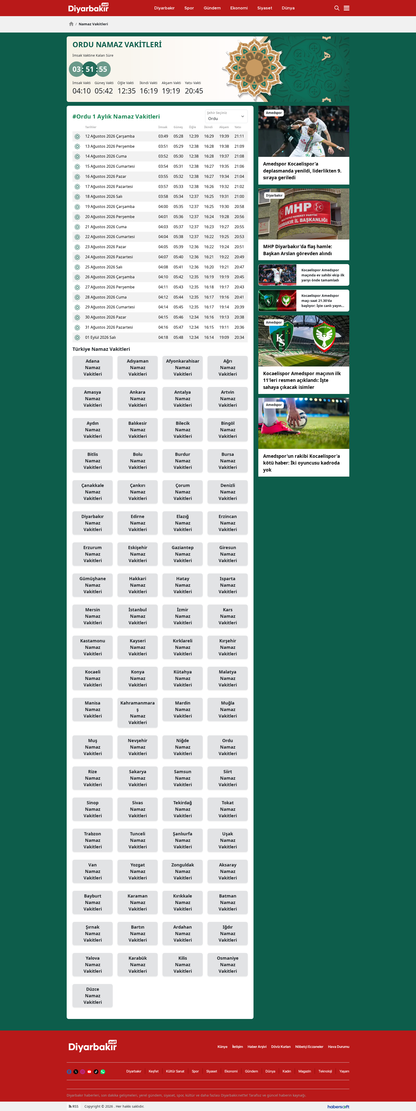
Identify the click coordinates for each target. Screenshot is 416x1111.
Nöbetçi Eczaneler (309, 1046)
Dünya (270, 1071)
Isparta (228, 585)
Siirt (228, 778)
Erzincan (228, 522)
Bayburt (93, 902)
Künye (223, 1046)
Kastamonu (92, 647)
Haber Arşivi (257, 1046)
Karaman (138, 902)
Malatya (228, 678)
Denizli (228, 491)
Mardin (183, 709)
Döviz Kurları (281, 1046)
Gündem (251, 1071)
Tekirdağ (182, 809)
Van (93, 871)
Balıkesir (137, 429)
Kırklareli (182, 647)
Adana (93, 367)
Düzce (93, 995)
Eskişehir (137, 554)
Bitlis (93, 460)
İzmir (183, 616)
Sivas (138, 809)
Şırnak (93, 933)
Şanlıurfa (182, 840)
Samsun (183, 778)
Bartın (138, 933)
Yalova (93, 964)
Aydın (93, 429)
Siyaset (211, 1071)
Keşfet (154, 1071)
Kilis (183, 964)
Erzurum (92, 554)
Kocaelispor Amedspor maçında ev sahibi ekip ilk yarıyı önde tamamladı (322, 275)
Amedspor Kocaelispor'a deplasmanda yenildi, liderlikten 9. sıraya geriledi (302, 171)
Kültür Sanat (175, 1071)
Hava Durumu (338, 1046)
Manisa (93, 709)
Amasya (93, 398)
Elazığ (183, 522)
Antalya (183, 398)
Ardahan (182, 933)
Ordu (228, 747)
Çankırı (138, 491)
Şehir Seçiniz (217, 113)
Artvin (228, 398)
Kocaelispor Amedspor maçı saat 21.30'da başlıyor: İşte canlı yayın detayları (321, 300)
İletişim (237, 1046)
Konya (138, 678)
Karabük (138, 964)
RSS (75, 1106)
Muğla (228, 709)
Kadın (287, 1071)
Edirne (138, 522)
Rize (93, 778)
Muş (93, 747)
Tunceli (138, 840)
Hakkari (138, 585)
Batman (228, 902)
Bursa (228, 460)
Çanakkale (92, 491)
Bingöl (228, 429)
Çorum (183, 491)
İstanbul (138, 616)
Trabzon (93, 840)
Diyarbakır (92, 522)
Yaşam (344, 1071)
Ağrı (228, 367)
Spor (195, 1071)
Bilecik (183, 429)
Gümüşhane (92, 585)
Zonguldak (182, 871)
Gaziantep (183, 554)
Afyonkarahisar (182, 367)
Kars (228, 616)
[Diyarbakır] (303, 213)
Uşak (228, 840)
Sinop (93, 809)
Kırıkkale (182, 902)
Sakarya (138, 778)
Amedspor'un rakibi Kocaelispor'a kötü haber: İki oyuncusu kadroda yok (301, 463)
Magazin (305, 1071)
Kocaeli (93, 678)
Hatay (183, 585)
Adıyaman (138, 367)
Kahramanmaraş (137, 712)
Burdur (183, 460)
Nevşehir (137, 747)
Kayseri (138, 647)
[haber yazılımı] (338, 1106)
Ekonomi (231, 1071)
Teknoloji (325, 1071)
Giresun (228, 554)
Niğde (183, 747)
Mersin (93, 616)
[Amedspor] (303, 131)
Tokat (228, 809)
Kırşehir (228, 647)
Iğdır (228, 933)
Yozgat (138, 871)
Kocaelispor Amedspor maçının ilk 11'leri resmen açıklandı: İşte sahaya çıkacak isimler (302, 380)
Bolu (138, 460)
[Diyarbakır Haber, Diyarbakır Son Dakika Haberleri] (93, 1046)
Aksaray (228, 871)
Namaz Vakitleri (91, 23)
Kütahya (183, 678)
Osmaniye (228, 964)
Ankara (138, 398)
